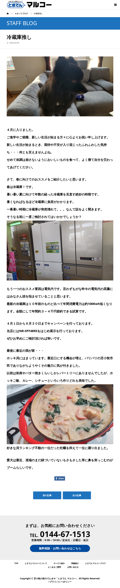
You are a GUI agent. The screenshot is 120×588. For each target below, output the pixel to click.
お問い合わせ (73, 567)
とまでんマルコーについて (36, 563)
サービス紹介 (59, 563)
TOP (16, 563)
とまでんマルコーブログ (95, 563)
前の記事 (47, 495)
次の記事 (76, 495)
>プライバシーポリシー (60, 581)
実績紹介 (75, 563)
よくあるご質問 (54, 567)
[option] (60, 86)
